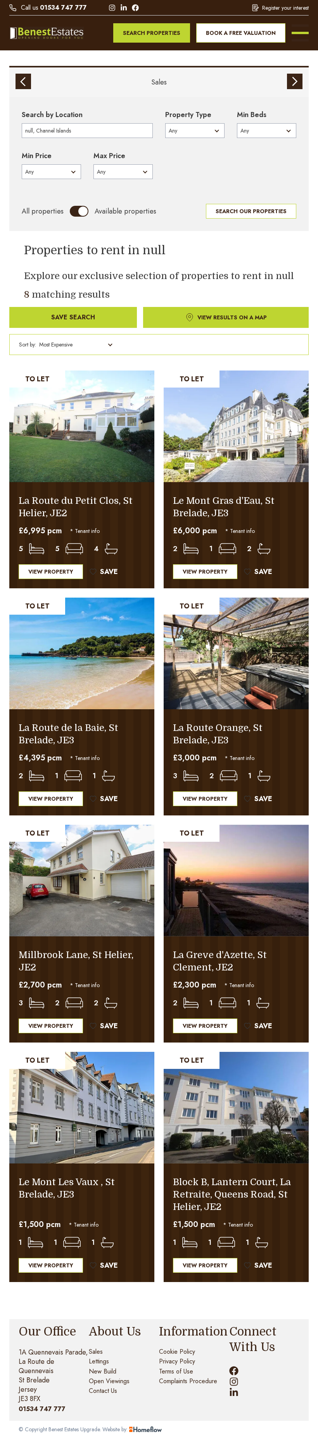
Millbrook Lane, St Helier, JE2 (76, 961)
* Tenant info (85, 531)
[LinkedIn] (123, 7)
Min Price (37, 156)
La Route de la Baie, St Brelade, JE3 (68, 734)
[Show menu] (300, 32)
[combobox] (87, 130)
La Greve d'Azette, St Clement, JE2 (220, 961)
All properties (43, 211)
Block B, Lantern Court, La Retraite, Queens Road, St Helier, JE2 (232, 1194)
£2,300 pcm (194, 985)
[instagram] (233, 1381)
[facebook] (233, 1370)
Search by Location (52, 115)
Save (109, 572)
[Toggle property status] (79, 211)
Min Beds (251, 115)
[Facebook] (135, 7)
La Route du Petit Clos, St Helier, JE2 (76, 507)
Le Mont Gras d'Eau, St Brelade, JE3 (224, 507)
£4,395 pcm (40, 758)
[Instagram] (112, 7)
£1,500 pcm (40, 1224)
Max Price (109, 156)
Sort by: (27, 344)
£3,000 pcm (195, 758)
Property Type (188, 115)
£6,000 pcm (195, 531)
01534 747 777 (63, 7)
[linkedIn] (233, 1392)
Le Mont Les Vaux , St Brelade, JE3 (67, 1188)
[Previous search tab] (23, 81)
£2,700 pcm (40, 985)
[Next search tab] (294, 81)
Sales (159, 82)
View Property (50, 572)
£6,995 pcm (40, 531)
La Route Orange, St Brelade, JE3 (218, 734)
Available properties (125, 211)
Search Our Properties (251, 211)
